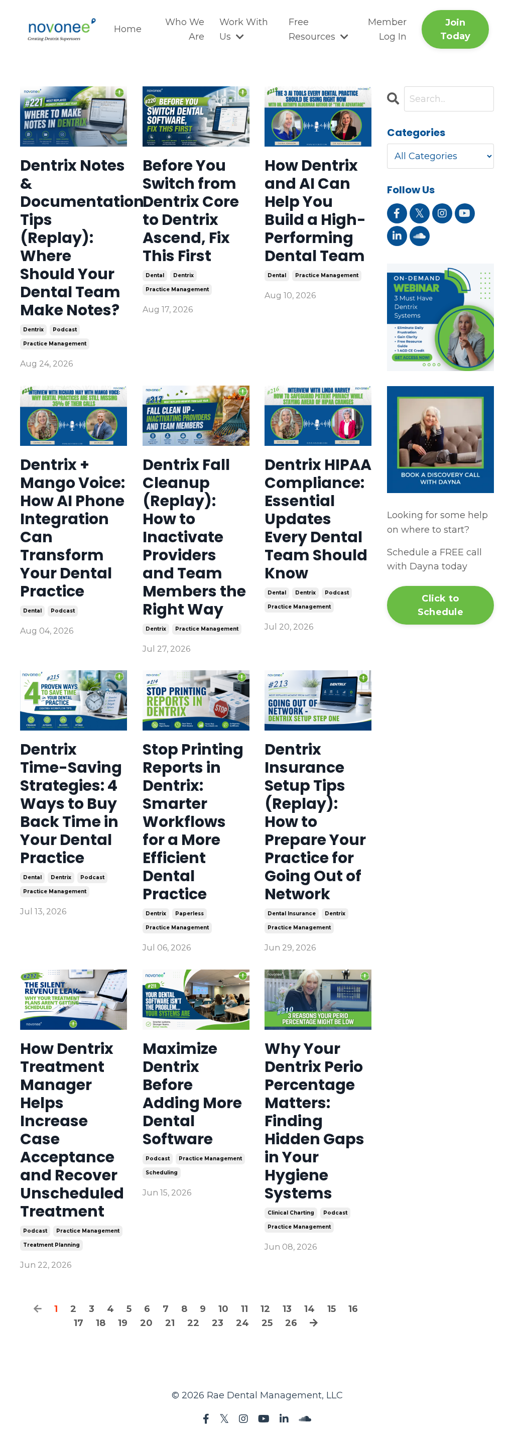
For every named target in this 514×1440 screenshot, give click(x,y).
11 (244, 1308)
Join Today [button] (455, 29)
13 (287, 1308)
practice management (54, 343)
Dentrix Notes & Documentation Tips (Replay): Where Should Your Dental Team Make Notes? (73, 238)
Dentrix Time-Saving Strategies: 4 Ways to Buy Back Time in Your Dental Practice (71, 804)
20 (146, 1323)
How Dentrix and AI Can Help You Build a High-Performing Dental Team (315, 211)
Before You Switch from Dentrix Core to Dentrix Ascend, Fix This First (191, 211)
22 (193, 1323)
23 (217, 1323)
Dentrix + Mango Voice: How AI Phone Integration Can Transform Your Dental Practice (72, 528)
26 (291, 1323)
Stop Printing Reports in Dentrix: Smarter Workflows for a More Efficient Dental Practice (193, 822)
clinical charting (291, 1213)
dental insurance (292, 913)
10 (223, 1308)
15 (331, 1308)
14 (309, 1308)
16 (353, 1308)
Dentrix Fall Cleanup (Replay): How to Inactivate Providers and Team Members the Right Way (194, 537)
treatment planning (51, 1245)
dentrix (33, 329)
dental (155, 275)
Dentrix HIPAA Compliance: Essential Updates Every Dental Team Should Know (318, 519)
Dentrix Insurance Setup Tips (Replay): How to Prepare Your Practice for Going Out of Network (315, 822)
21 (170, 1323)
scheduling (162, 1172)
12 (265, 1308)
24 (242, 1323)
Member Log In (387, 29)
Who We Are (184, 29)
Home (128, 29)
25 (267, 1323)
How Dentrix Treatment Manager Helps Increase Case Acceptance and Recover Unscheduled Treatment (72, 1130)
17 (78, 1323)
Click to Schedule (440, 605)
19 (122, 1323)
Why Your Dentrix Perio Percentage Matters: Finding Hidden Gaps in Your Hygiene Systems (314, 1121)
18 (100, 1323)
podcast (65, 329)
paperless (189, 913)
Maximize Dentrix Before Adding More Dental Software (192, 1094)
